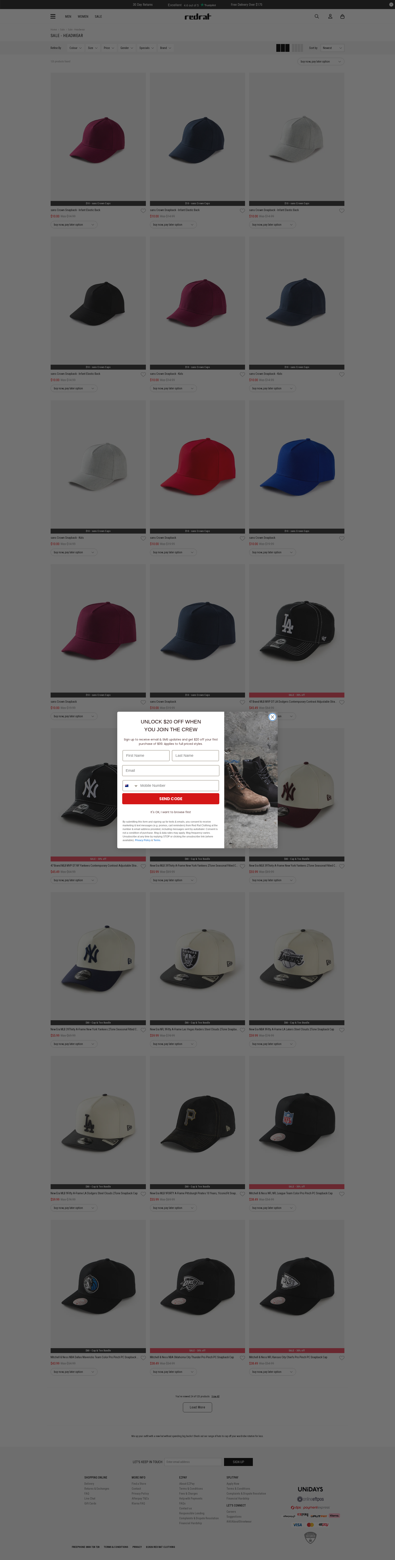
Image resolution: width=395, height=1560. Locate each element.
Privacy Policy (143, 840)
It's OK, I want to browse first (171, 812)
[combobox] (130, 785)
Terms (156, 840)
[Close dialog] (272, 717)
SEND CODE (170, 799)
